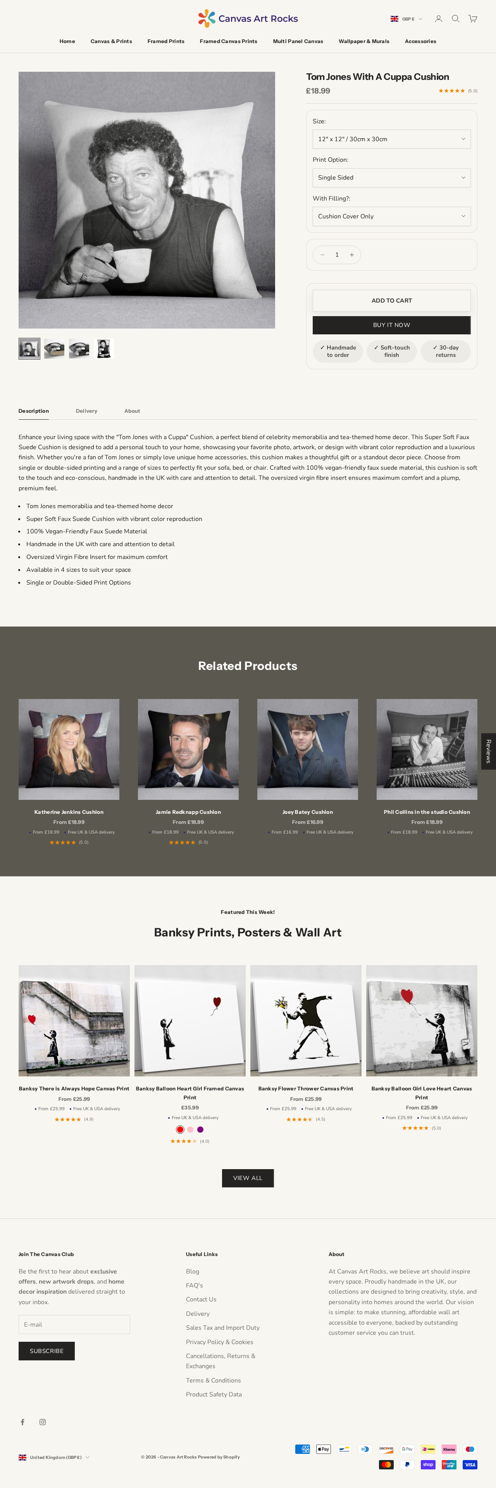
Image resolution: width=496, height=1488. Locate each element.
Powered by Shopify (219, 1457)
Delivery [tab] (86, 411)
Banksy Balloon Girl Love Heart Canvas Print (422, 1092)
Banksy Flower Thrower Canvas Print (306, 1088)
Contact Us (201, 1299)
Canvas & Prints (111, 41)
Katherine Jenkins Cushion (68, 812)
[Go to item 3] (79, 348)
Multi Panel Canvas (298, 41)
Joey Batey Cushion (307, 812)
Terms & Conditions (213, 1380)
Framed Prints (166, 41)
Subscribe (47, 1351)
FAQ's (194, 1285)
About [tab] (132, 411)
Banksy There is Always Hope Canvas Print (74, 1088)
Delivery (198, 1314)
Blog (192, 1271)
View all (248, 1178)
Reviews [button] (488, 751)
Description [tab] (34, 411)
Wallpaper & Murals (364, 41)
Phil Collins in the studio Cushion (427, 812)
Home (67, 41)
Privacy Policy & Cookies (219, 1342)
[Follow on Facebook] (22, 1422)
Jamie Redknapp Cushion (188, 812)
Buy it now (392, 325)
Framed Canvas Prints (228, 41)
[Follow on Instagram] (42, 1422)
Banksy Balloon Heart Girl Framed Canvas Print (190, 1092)
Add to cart (392, 301)
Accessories (420, 41)
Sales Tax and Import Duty (223, 1328)
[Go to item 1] (29, 349)
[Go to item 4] (104, 349)
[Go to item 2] (54, 349)
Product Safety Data (214, 1394)
